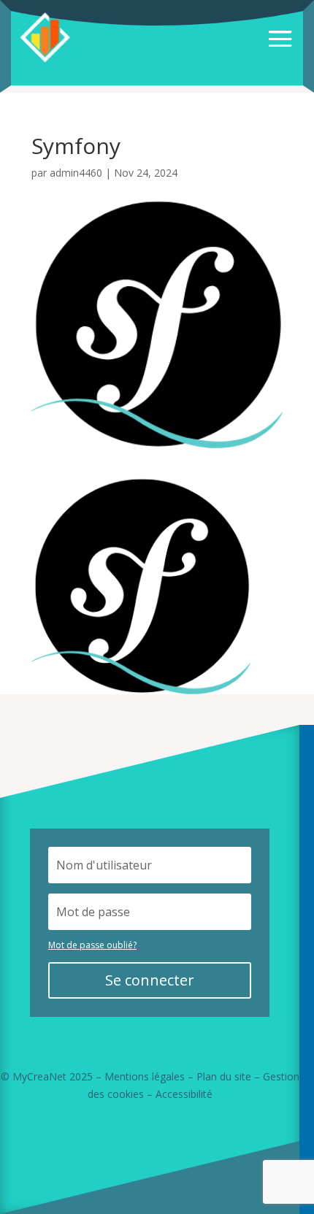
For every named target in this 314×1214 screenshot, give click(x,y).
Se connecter (149, 980)
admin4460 (76, 173)
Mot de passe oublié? (92, 945)
